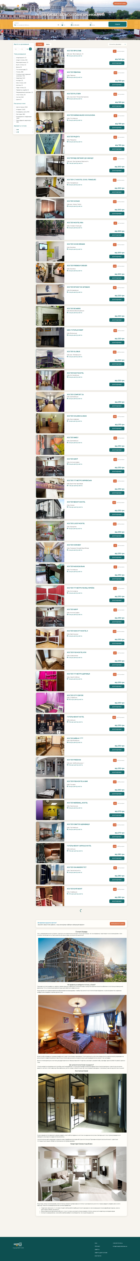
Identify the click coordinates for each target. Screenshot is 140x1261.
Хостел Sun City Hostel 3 (77, 631)
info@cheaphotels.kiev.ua (120, 1246)
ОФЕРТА (97, 1249)
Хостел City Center (75, 695)
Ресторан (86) (20, 114)
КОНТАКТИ (98, 1256)
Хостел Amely (72, 437)
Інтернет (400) (20, 109)
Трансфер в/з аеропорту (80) (23, 121)
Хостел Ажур (72, 459)
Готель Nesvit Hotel (75, 717)
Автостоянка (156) (22, 107)
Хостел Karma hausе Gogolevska (81, 115)
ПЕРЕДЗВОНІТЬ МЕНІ (117, 924)
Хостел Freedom (74, 760)
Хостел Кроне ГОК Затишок (78, 287)
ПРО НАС (97, 1246)
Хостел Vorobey (74, 545)
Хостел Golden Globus (77, 416)
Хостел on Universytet (76, 867)
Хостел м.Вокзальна (76, 566)
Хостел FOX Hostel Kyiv (76, 652)
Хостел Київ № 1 (73, 738)
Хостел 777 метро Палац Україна (80, 588)
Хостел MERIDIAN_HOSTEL (77, 803)
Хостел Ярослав (74, 51)
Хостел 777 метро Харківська (79, 480)
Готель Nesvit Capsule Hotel (79, 846)
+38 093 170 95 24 (102, 3)
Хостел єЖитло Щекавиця (78, 824)
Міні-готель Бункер (75, 330)
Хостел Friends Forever (77, 266)
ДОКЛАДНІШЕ (117, 63)
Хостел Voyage (73, 201)
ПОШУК (117, 24)
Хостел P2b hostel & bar (77, 781)
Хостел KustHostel (75, 373)
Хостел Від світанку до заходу (80, 158)
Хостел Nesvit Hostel (76, 502)
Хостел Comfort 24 (75, 394)
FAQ (96, 1243)
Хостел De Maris (74, 309)
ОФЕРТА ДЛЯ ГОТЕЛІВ (101, 1252)
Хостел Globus (73, 351)
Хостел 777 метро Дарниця (78, 674)
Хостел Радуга (73, 137)
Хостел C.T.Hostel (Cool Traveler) (81, 180)
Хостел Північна (74, 72)
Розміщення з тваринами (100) (24, 117)
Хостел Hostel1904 (75, 223)
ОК (30, 49)
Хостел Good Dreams (76, 244)
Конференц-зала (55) (23, 112)
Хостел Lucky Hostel (76, 523)
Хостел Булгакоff (74, 889)
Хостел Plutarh (74, 94)
